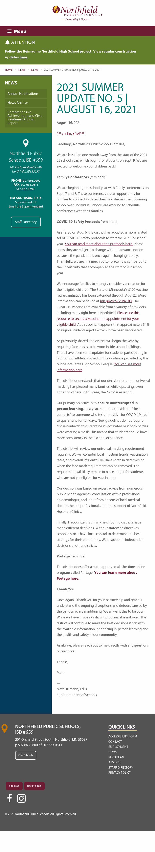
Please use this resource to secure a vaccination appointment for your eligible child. (98, 319)
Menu (10, 30)
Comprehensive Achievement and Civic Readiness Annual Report (24, 117)
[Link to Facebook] (9, 800)
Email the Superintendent (26, 206)
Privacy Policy (119, 772)
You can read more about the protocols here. (99, 244)
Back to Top (34, 786)
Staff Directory (26, 222)
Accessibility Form (122, 736)
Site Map (14, 786)
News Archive (17, 103)
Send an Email (25, 189)
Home (9, 70)
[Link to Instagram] (21, 798)
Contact (115, 742)
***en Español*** (71, 133)
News (21, 70)
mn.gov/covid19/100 (116, 301)
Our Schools (25, 755)
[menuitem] (122, 736)
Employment (118, 747)
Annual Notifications (22, 94)
